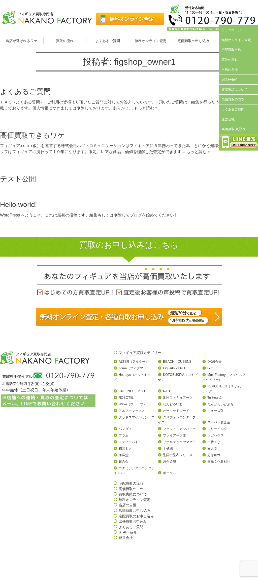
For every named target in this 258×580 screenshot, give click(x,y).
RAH (166, 391)
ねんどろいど (173, 404)
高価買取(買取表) (233, 129)
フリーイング (217, 429)
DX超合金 (214, 362)
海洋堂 (123, 455)
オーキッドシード (176, 411)
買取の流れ (65, 41)
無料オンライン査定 (151, 41)
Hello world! (18, 204)
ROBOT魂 (126, 398)
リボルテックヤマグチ (179, 442)
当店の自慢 (229, 69)
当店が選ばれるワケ (22, 41)
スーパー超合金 (218, 422)
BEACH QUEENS (177, 362)
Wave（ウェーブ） (133, 404)
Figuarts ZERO (174, 368)
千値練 (168, 448)
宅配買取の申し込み (193, 41)
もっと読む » (145, 108)
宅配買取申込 (231, 50)
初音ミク (125, 448)
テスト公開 (18, 179)
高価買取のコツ (232, 99)
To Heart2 (214, 398)
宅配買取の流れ (131, 483)
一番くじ (213, 442)
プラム (123, 435)
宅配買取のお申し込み (136, 516)
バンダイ (125, 429)
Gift (210, 368)
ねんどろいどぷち (220, 404)
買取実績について (234, 89)
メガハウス (215, 435)
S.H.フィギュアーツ (177, 398)
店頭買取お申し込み (134, 511)
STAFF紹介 (229, 79)
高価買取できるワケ (32, 135)
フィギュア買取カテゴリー (140, 353)
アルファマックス (132, 411)
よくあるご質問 (107, 41)
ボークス (169, 473)
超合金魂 (169, 461)
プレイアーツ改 (174, 435)
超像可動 (213, 455)
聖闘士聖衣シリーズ (177, 455)
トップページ (231, 30)
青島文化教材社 (218, 461)
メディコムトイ (130, 442)
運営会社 (228, 119)
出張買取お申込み (133, 521)
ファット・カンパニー (179, 429)
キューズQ (215, 411)
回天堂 (212, 448)
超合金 (123, 461)
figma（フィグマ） (132, 368)
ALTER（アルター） (134, 362)
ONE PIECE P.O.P (132, 391)
